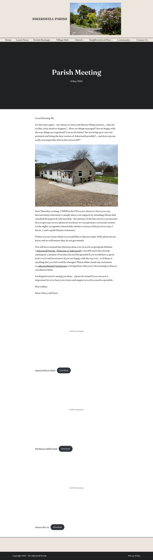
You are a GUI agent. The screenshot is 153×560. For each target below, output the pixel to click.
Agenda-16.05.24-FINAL (45, 370)
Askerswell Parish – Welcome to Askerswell (58, 250)
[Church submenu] (83, 40)
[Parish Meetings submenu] (51, 40)
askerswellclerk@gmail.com (52, 266)
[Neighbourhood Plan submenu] (112, 40)
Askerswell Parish (49, 19)
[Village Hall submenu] (69, 40)
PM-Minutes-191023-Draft (46, 449)
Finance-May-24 (42, 527)
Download (63, 370)
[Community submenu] (131, 40)
